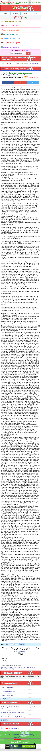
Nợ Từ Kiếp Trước (8, 687)
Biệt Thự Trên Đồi (7, 695)
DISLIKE (24, 651)
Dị (13, 669)
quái (31, 667)
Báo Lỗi (22, 63)
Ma (15, 667)
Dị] (22, 667)
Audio (17, 669)
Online (22, 669)
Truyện (3, 669)
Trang (3, 667)
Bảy (25, 667)
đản (35, 667)
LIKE (17, 651)
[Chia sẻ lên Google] (21, 82)
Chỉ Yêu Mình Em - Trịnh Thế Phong (14, 717)
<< (7, 644)
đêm (28, 667)
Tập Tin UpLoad (31, 63)
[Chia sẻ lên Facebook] (8, 82)
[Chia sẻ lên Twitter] (33, 82)
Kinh (19, 667)
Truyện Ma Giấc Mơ (8, 691)
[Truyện (10, 667)
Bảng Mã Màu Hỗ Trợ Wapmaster (13, 712)
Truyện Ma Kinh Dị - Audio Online (17, 75)
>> (24, 644)
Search (3, 63)
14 (21, 644)
